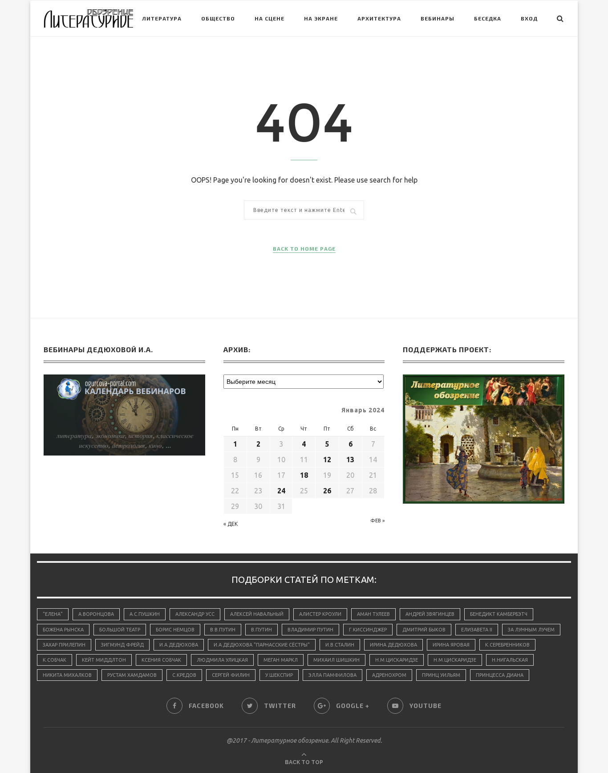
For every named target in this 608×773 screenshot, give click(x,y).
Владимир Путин (310, 629)
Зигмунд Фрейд (122, 644)
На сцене (269, 18)
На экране (321, 18)
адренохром (389, 675)
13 (350, 460)
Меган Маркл (280, 660)
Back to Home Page (304, 248)
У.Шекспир (279, 675)
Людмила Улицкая (222, 660)
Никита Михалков (67, 675)
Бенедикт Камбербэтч (498, 614)
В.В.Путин (222, 629)
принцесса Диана (499, 675)
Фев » (377, 520)
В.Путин (261, 629)
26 (327, 491)
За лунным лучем (531, 629)
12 (327, 460)
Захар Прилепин (64, 644)
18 (304, 475)
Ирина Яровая (451, 644)
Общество (218, 18)
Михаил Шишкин (336, 660)
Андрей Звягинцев (429, 614)
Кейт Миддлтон (104, 660)
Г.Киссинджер (368, 629)
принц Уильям (441, 675)
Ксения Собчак (161, 660)
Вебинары (437, 18)
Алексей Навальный (257, 614)
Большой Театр (119, 629)
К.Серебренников (507, 644)
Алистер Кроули (320, 614)
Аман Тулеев (373, 614)
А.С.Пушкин (145, 614)
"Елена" (53, 614)
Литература (162, 18)
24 (281, 491)
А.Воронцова (96, 614)
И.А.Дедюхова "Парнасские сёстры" (262, 644)
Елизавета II (476, 629)
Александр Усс (195, 614)
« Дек (230, 524)
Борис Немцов (175, 629)
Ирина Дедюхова (393, 644)
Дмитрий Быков (424, 629)
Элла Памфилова (332, 675)
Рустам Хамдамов (132, 675)
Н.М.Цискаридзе (396, 660)
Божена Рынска (63, 629)
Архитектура (379, 18)
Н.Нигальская (510, 660)
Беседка (487, 18)
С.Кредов (184, 675)
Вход (529, 18)
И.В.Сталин (339, 644)
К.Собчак (54, 660)
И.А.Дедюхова (178, 644)
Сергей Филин (231, 675)
